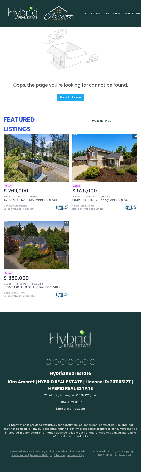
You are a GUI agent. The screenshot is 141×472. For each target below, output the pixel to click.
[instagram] (78, 362)
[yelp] (70, 362)
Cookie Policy (65, 451)
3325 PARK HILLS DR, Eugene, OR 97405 (32, 287)
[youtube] (85, 362)
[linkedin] (56, 362)
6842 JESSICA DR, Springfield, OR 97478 (101, 200)
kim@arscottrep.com (70, 408)
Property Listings (41, 455)
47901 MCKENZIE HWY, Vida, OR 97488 (31, 200)
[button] (23, 13)
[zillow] (63, 362)
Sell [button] (106, 13)
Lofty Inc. (116, 451)
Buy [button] (98, 13)
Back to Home (70, 97)
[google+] (92, 362)
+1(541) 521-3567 (70, 402)
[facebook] (48, 362)
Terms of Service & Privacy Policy (32, 451)
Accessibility (75, 455)
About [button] (117, 13)
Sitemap (59, 455)
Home (88, 13)
